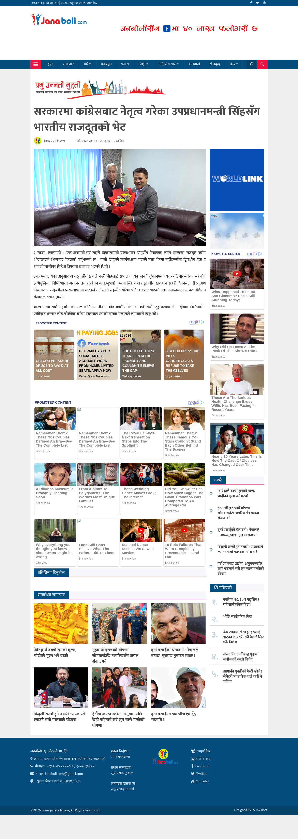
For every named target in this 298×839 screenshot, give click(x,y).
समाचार (68, 64)
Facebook (202, 766)
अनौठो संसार (167, 64)
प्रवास (125, 64)
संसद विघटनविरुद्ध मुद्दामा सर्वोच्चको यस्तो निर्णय (240, 657)
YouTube (202, 781)
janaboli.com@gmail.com (64, 774)
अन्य (232, 64)
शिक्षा (142, 64)
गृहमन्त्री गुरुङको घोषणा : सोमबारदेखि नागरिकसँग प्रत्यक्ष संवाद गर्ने (115, 656)
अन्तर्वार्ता (194, 64)
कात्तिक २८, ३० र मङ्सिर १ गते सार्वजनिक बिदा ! (241, 602)
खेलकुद (215, 64)
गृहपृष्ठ (49, 64)
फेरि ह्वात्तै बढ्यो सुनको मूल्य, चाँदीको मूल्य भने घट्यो (55, 653)
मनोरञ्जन (106, 64)
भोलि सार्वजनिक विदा (237, 617)
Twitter (202, 774)
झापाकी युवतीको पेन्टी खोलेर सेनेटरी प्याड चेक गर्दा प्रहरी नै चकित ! (242, 676)
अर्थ (85, 64)
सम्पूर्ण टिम (203, 751)
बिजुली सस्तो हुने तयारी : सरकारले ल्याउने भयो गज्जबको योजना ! (59, 717)
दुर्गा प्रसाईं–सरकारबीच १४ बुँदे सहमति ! (173, 717)
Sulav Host (260, 810)
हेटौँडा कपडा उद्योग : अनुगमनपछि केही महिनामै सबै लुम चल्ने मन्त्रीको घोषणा (118, 720)
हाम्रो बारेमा (203, 759)
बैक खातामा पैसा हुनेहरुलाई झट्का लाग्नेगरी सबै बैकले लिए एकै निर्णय (243, 637)
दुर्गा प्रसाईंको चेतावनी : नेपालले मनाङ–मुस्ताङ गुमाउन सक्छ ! (174, 653)
